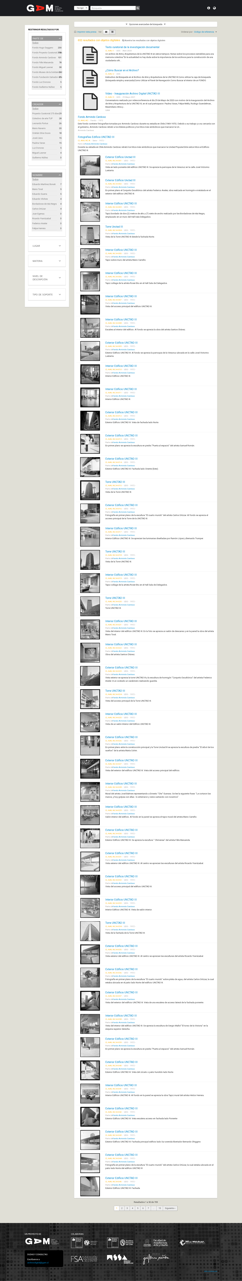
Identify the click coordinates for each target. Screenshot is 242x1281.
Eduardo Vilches (40, 199)
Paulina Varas (38, 143)
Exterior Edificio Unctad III (120, 157)
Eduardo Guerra (39, 194)
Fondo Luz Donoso (41, 82)
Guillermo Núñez (40, 157)
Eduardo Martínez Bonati (44, 184)
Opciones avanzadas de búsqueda (145, 24)
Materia (37, 260)
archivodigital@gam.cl (38, 1262)
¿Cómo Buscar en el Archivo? (122, 70)
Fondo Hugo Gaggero (42, 47)
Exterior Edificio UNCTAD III (121, 342)
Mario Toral (37, 189)
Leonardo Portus (40, 123)
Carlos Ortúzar (39, 209)
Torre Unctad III (114, 226)
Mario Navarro (39, 128)
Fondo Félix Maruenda (42, 62)
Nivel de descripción (40, 277)
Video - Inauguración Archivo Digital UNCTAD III (132, 93)
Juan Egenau (38, 213)
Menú (209, 8)
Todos (35, 42)
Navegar (80, 8)
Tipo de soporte (43, 294)
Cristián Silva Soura (41, 133)
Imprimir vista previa (86, 32)
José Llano (37, 138)
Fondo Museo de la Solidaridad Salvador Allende (44, 72)
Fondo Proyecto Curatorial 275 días (44, 52)
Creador (38, 104)
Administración (210, 1271)
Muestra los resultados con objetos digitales (144, 40)
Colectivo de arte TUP (42, 118)
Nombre (38, 174)
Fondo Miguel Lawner (42, 67)
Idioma (214, 8)
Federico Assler (39, 223)
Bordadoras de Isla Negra (44, 204)
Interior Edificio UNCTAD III (121, 203)
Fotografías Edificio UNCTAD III (96, 137)
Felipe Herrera (38, 228)
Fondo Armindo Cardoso (44, 57)
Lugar (36, 245)
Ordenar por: (187, 32)
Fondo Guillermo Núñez (43, 87)
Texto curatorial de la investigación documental (132, 47)
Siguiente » (170, 1208)
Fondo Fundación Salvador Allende (44, 77)
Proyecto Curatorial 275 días (44, 113)
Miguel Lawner (39, 153)
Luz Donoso (38, 148)
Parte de (38, 38)
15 (160, 1208)
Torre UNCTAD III (115, 482)
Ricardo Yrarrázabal (41, 218)
